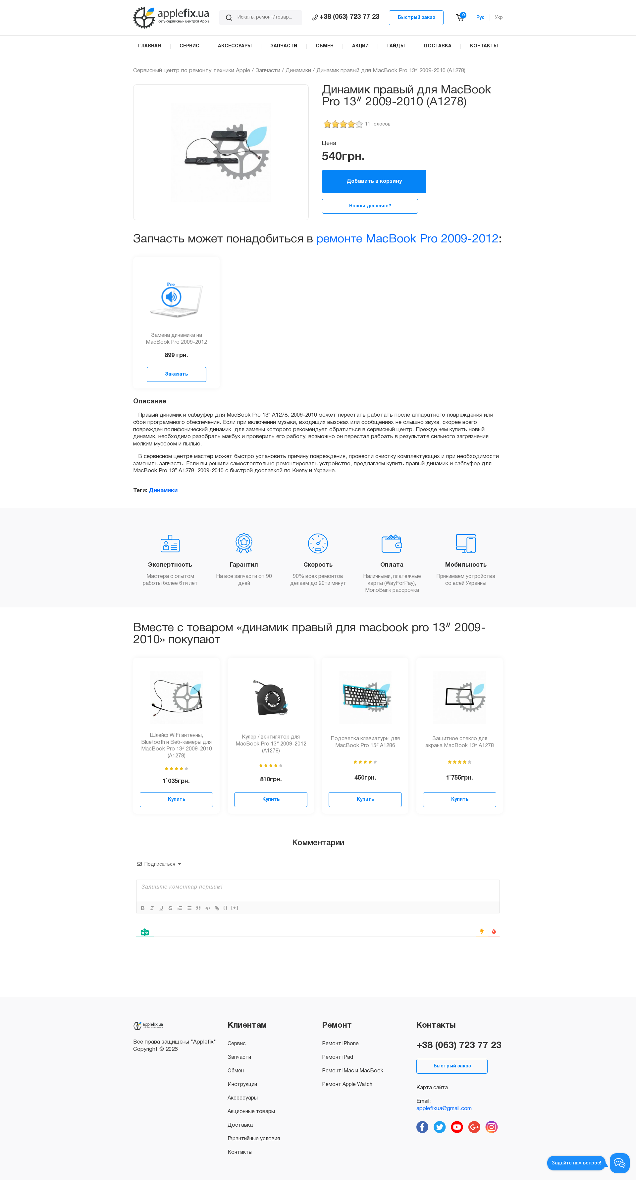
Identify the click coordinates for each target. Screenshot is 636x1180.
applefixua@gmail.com (444, 1108)
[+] (234, 907)
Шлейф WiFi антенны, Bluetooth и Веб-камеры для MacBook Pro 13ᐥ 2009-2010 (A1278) (176, 745)
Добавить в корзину (374, 181)
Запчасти (267, 70)
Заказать (176, 374)
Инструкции (242, 1084)
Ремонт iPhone (340, 1044)
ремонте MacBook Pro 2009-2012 (407, 239)
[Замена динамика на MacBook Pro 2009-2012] (176, 296)
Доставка (240, 1125)
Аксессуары (243, 1098)
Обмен (236, 1071)
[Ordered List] (180, 908)
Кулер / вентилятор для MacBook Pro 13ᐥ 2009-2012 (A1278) (271, 744)
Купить (176, 799)
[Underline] (161, 908)
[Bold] (142, 908)
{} (225, 907)
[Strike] (170, 908)
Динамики (298, 70)
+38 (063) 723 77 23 (349, 17)
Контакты (240, 1152)
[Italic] (152, 908)
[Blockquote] (198, 908)
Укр (499, 18)
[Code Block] (207, 908)
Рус (480, 18)
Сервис (237, 1044)
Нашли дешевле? (370, 206)
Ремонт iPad (337, 1057)
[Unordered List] (189, 908)
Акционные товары (251, 1111)
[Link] (217, 908)
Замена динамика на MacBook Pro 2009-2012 (176, 339)
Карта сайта (432, 1088)
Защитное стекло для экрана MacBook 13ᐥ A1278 (459, 742)
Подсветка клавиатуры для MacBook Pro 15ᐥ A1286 (365, 742)
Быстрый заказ (416, 18)
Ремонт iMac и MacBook (352, 1071)
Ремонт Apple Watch (347, 1084)
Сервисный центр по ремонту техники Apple (191, 70)
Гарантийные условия (254, 1139)
